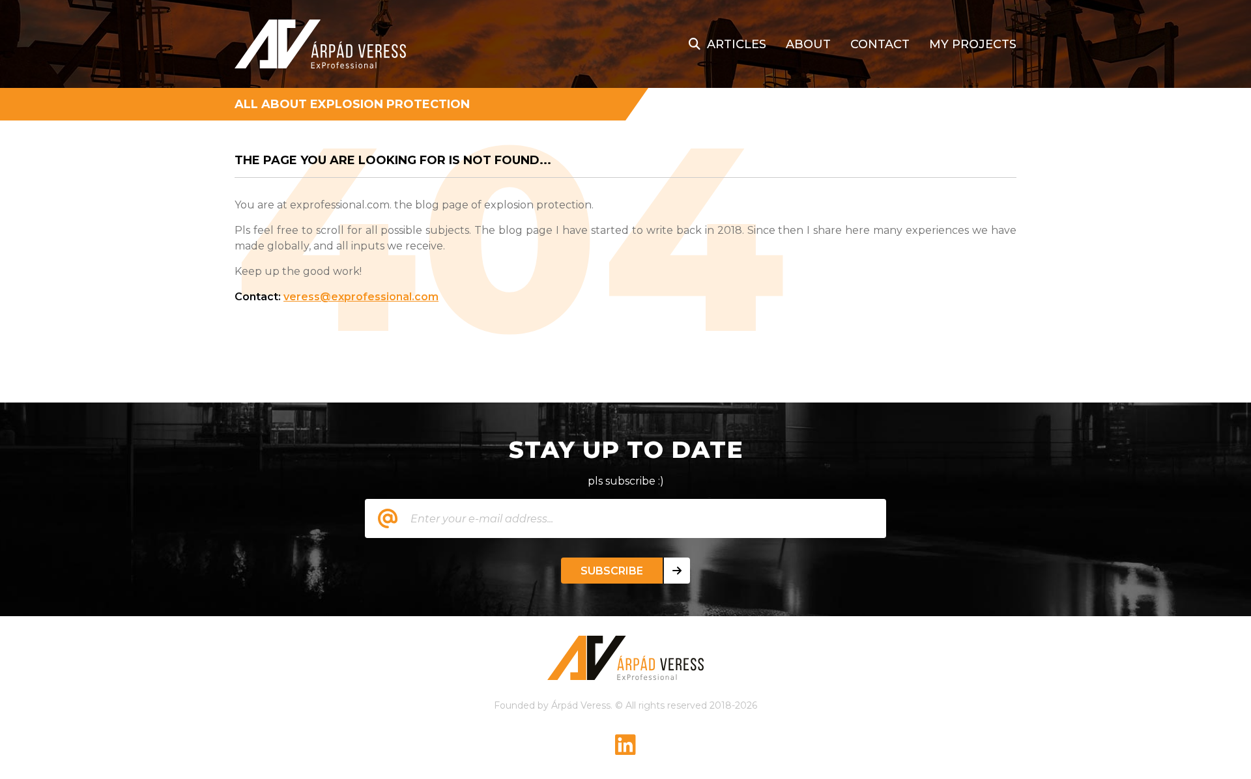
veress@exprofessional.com (361, 296)
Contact (880, 44)
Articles (736, 44)
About (808, 44)
